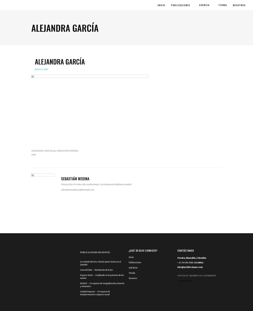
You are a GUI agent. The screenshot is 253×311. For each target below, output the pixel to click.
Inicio (131, 257)
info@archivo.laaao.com (190, 267)
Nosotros (133, 278)
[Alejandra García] (43, 185)
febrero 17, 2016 (41, 69)
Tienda (132, 273)
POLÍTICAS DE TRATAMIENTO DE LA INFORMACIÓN (196, 275)
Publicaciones (135, 262)
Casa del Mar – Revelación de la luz (96, 270)
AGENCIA (133, 267)
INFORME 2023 (185, 281)
